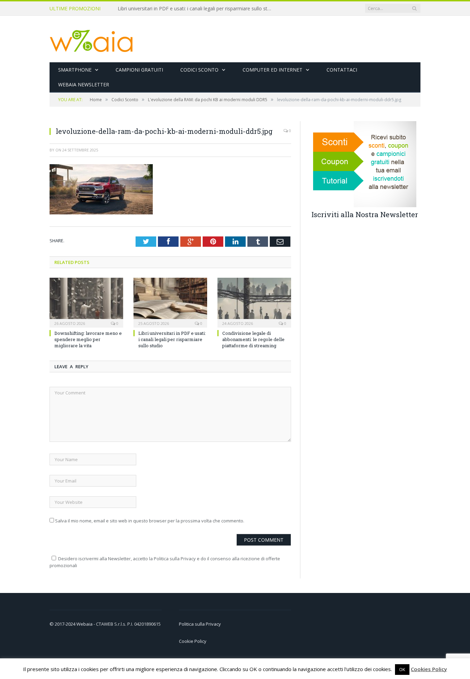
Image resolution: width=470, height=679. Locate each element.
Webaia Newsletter (83, 84)
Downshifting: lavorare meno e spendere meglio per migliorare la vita (88, 339)
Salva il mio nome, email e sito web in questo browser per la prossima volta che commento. (149, 521)
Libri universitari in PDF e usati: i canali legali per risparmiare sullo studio (197, 9)
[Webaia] (91, 39)
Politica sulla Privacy (200, 624)
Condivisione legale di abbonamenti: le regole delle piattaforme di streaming (253, 339)
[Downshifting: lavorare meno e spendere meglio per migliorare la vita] (86, 302)
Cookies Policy (429, 669)
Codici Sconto (199, 69)
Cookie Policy (192, 641)
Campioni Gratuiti (139, 69)
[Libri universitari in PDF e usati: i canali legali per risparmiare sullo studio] (170, 302)
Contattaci (342, 69)
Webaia (85, 624)
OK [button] (402, 669)
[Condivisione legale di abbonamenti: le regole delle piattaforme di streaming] (254, 302)
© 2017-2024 (63, 624)
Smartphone (75, 69)
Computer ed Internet (272, 69)
